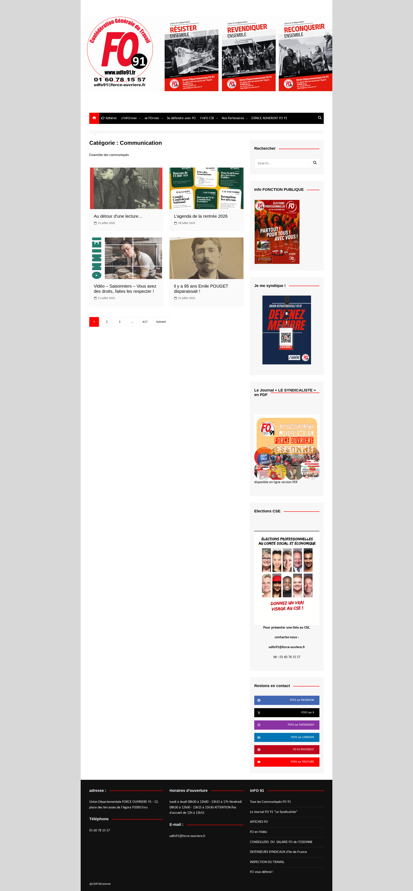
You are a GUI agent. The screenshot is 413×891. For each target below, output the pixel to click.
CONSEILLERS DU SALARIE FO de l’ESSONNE (281, 842)
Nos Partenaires (233, 118)
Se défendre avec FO (181, 118)
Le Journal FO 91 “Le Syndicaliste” (273, 812)
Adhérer (111, 118)
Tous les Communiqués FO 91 (270, 802)
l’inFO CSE (207, 118)
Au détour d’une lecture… (118, 216)
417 (145, 322)
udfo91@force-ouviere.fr (287, 647)
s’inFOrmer (129, 118)
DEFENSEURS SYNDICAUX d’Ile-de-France (278, 852)
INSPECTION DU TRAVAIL (267, 862)
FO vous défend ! (261, 872)
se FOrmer (152, 118)
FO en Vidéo (258, 832)
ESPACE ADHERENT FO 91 (269, 118)
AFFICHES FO (259, 822)
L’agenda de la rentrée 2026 (201, 216)
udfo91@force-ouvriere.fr (188, 836)
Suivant (161, 322)
